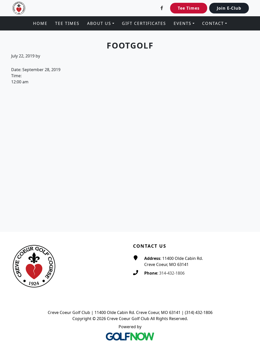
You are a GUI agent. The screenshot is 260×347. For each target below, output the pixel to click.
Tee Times (189, 8)
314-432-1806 (172, 273)
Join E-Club (229, 8)
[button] (100, 23)
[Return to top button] (250, 222)
